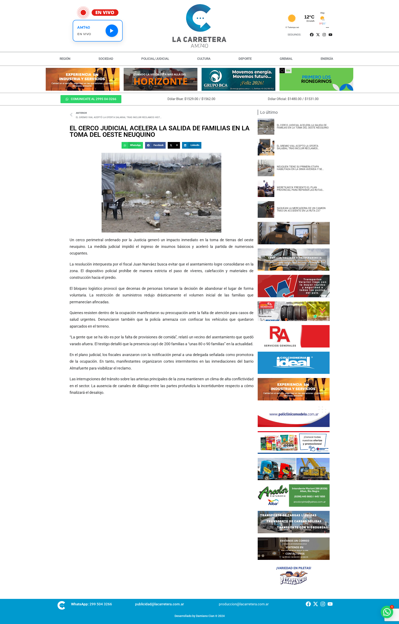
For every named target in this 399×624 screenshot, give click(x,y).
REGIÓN (65, 59)
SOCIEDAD (106, 59)
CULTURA (204, 59)
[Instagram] (324, 34)
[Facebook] (311, 34)
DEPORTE (245, 59)
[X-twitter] (317, 34)
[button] (132, 145)
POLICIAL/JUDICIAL (155, 59)
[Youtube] (330, 34)
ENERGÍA (327, 59)
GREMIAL (286, 59)
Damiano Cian (205, 616)
